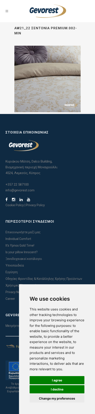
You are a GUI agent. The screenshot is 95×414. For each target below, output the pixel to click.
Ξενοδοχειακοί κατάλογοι (24, 259)
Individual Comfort (18, 239)
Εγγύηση (12, 272)
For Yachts (23, 346)
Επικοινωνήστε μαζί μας (23, 232)
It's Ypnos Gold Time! (20, 245)
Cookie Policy (15, 205)
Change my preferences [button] (57, 398)
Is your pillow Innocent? (22, 252)
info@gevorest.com (20, 190)
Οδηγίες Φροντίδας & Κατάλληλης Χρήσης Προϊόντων (44, 279)
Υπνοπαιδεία (15, 265)
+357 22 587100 (17, 184)
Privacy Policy (35, 205)
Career (10, 298)
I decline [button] (57, 389)
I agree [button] (57, 380)
